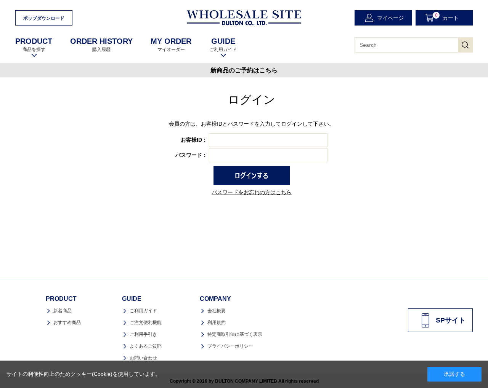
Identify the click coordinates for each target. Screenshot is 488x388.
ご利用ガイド (223, 44)
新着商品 (62, 310)
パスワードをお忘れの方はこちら (252, 192)
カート (447, 17)
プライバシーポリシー (230, 346)
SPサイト (451, 320)
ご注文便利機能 (146, 322)
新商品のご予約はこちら (244, 70)
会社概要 (216, 310)
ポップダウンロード (43, 18)
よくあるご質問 (146, 346)
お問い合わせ (143, 358)
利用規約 (216, 322)
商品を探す (33, 44)
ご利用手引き (143, 334)
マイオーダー (171, 44)
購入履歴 (101, 44)
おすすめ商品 (67, 322)
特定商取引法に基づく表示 (234, 334)
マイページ (390, 18)
